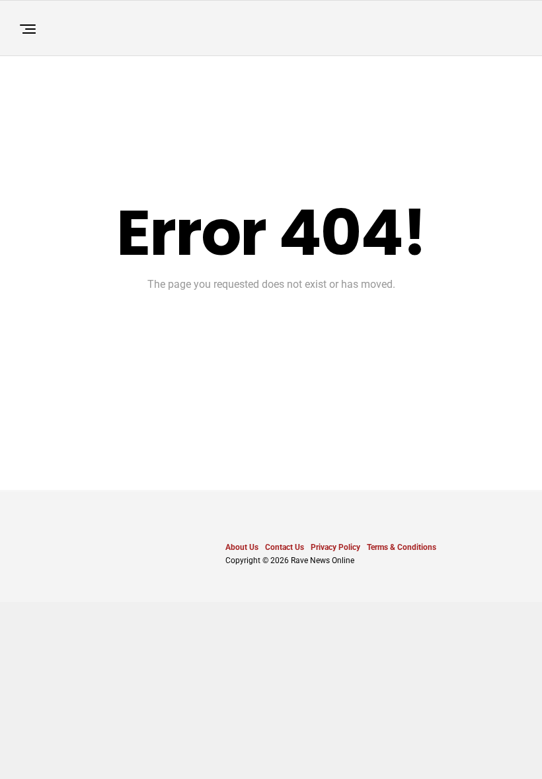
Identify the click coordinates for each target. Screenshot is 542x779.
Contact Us (284, 547)
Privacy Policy (335, 547)
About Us (241, 547)
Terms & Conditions (401, 547)
